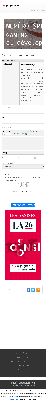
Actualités (17, 357)
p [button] (6, 153)
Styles (5, 134)
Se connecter (34, 11)
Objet (4, 117)
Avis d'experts (16, 361)
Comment (6, 128)
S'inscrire (42, 11)
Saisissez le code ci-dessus (24, 192)
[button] (3, 131)
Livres (25, 361)
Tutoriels (26, 365)
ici (41, 396)
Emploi (25, 357)
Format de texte (8, 163)
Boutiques (17, 365)
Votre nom (6, 107)
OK (34, 399)
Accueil (18, 353)
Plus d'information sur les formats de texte (17, 158)
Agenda (25, 353)
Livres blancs (16, 369)
